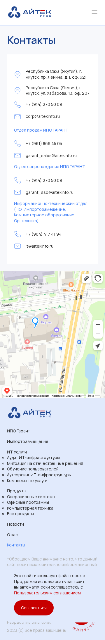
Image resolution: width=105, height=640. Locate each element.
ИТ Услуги (17, 452)
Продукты (16, 491)
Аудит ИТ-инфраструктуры (33, 457)
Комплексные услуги (27, 480)
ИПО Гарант (18, 431)
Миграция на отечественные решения (45, 463)
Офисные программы (28, 502)
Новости (15, 524)
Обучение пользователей (33, 469)
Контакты (16, 545)
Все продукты (20, 513)
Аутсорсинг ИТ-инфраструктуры (39, 474)
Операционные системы (31, 496)
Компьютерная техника (30, 508)
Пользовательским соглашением (47, 593)
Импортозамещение (27, 441)
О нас (12, 534)
